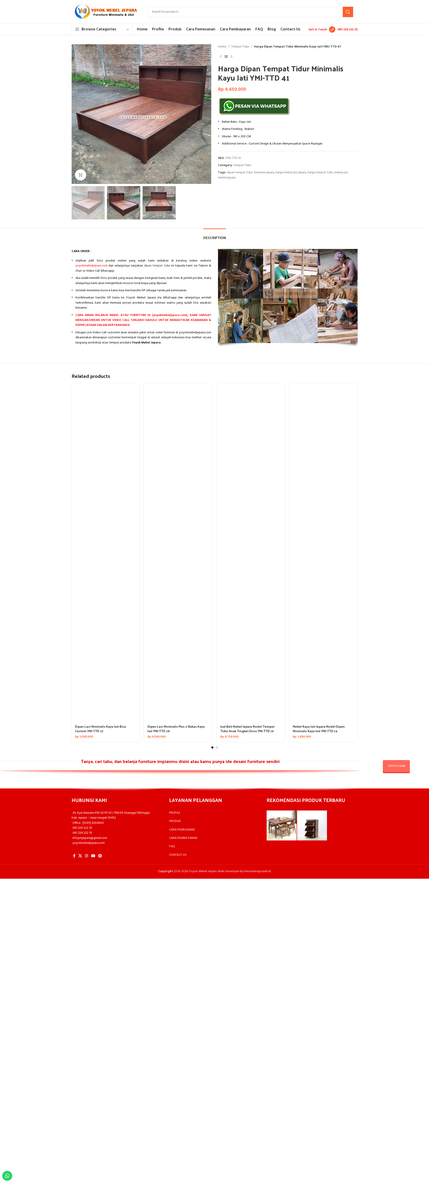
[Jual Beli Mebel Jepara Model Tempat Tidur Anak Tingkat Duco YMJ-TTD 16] (251, 553)
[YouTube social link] (93, 856)
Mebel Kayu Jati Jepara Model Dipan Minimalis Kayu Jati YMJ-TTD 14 (319, 729)
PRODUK (175, 821)
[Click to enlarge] (80, 175)
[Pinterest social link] (100, 856)
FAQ (172, 846)
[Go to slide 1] (212, 747)
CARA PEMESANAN (182, 829)
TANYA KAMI (396, 766)
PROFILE (174, 812)
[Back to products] (226, 56)
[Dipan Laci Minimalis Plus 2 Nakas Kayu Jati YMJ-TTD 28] (178, 553)
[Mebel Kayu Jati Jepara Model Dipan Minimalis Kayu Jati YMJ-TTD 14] (323, 553)
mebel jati (341, 172)
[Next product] (231, 56)
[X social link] (80, 856)
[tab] (214, 235)
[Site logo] (105, 11)
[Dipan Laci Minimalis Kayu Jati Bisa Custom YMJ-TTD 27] (106, 553)
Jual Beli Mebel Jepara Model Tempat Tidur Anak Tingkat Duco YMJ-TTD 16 (247, 729)
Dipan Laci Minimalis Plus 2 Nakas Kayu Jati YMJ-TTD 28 (176, 729)
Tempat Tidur (240, 46)
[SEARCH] (348, 12)
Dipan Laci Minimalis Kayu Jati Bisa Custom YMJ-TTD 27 (100, 729)
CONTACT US (177, 855)
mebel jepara (227, 177)
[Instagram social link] (87, 856)
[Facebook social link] (74, 856)
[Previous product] (220, 56)
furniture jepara (264, 172)
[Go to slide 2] (217, 747)
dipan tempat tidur (239, 172)
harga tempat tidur (320, 172)
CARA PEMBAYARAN (183, 838)
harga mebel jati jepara (291, 172)
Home (222, 46)
